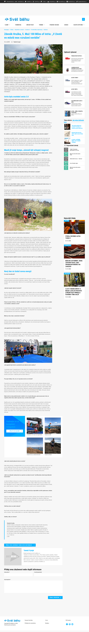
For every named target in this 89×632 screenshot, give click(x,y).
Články (11, 29)
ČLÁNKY (6, 24)
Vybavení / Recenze (54, 24)
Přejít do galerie (15, 431)
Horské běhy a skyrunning (36, 29)
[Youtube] (72, 624)
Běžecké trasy (30, 24)
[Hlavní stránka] (16, 19)
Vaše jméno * (7, 572)
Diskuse (66, 24)
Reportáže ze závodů (19, 29)
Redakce (47, 623)
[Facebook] (67, 624)
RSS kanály (68, 620)
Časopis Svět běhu (78, 24)
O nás (46, 620)
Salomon (46, 29)
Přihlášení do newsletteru (30, 623)
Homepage (6, 29)
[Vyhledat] (83, 19)
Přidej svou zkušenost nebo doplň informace (19, 545)
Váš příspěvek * (7, 579)
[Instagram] (69, 624)
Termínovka (18, 24)
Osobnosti (27, 29)
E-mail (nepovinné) (38, 572)
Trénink (41, 24)
